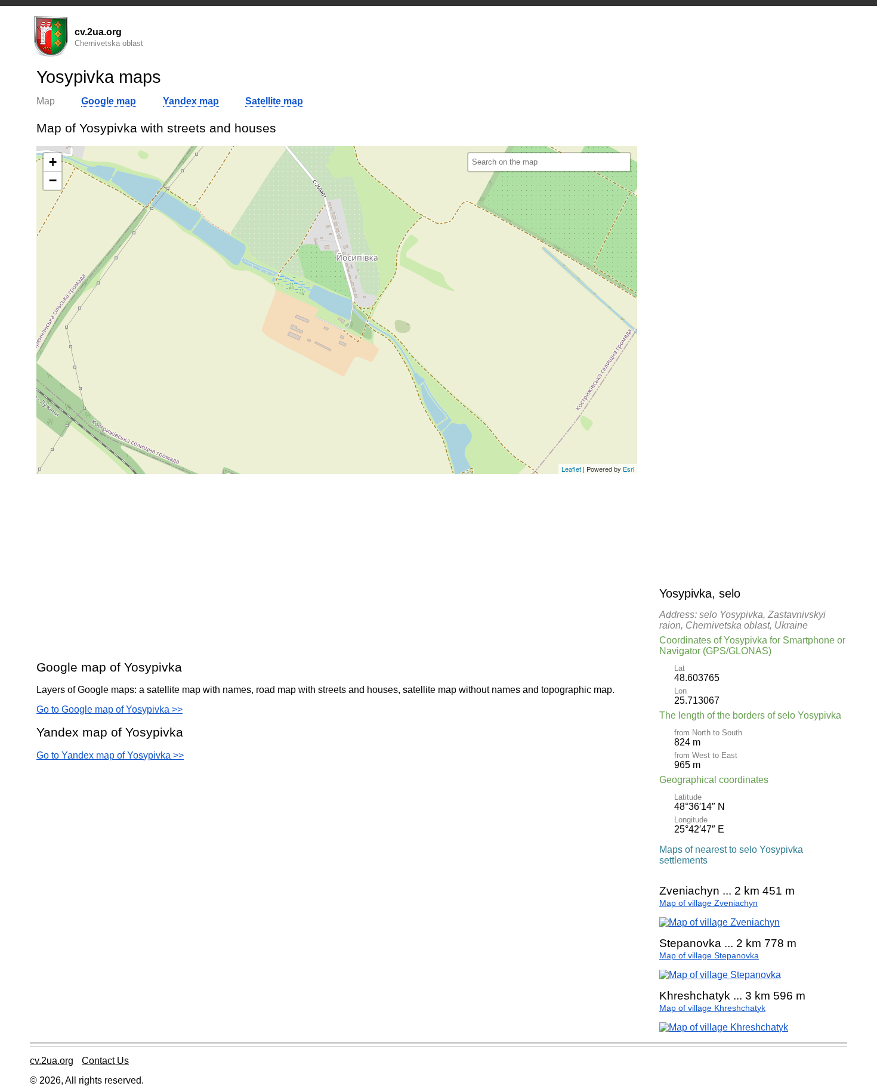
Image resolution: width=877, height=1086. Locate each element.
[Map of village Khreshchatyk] (723, 1027)
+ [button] (53, 161)
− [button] (53, 180)
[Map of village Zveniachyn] (719, 922)
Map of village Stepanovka (709, 955)
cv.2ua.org (51, 1061)
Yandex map (191, 101)
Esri (628, 469)
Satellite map (274, 101)
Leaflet (571, 469)
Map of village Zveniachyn (708, 903)
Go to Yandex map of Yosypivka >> (110, 755)
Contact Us (105, 1061)
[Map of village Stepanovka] (720, 975)
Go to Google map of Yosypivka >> (109, 709)
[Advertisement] (336, 566)
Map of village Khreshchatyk (712, 1008)
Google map (108, 101)
